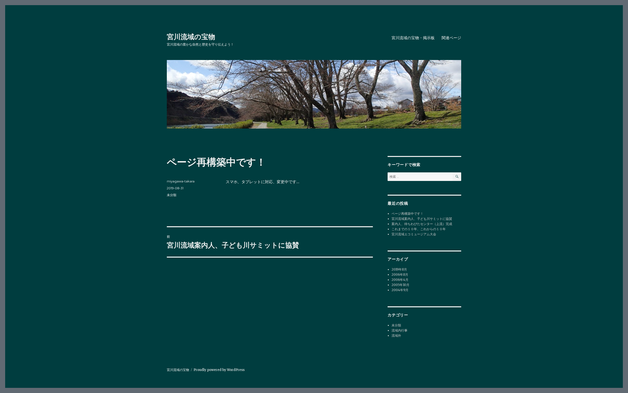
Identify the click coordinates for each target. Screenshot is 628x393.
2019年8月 (399, 269)
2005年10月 (400, 285)
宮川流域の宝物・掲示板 (413, 38)
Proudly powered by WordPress (219, 370)
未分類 (171, 195)
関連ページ (451, 38)
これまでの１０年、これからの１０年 (419, 229)
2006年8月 (400, 275)
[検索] (457, 176)
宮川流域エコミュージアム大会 (414, 234)
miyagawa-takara (181, 181)
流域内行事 (399, 330)
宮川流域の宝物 (191, 37)
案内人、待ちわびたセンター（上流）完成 (422, 224)
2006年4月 (400, 280)
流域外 (396, 335)
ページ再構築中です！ (407, 214)
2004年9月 (400, 290)
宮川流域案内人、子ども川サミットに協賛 (422, 219)
